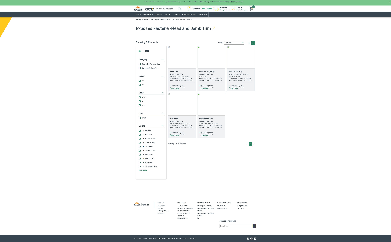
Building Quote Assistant (185, 208)
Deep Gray (149, 154)
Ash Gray (148, 131)
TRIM (144, 118)
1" (142, 101)
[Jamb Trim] (182, 57)
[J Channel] (182, 104)
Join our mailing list (228, 221)
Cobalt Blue (149, 147)
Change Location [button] (225, 10)
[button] (180, 8)
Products (146, 19)
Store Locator (221, 206)
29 (143, 85)
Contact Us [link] (176, 14)
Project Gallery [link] (148, 14)
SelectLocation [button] (175, 88)
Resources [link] (158, 14)
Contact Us (240, 208)
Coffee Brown (150, 151)
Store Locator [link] (202, 14)
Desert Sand (149, 158)
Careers (160, 208)
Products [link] (138, 14)
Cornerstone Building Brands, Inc (166, 238)
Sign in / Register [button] (242, 10)
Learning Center (182, 218)
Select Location (206, 9)
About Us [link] (167, 14)
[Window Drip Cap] (241, 57)
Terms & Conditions (189, 238)
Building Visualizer (183, 211)
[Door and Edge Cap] (211, 57)
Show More (143, 170)
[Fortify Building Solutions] (144, 8)
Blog (198, 218)
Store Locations (222, 208)
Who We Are (161, 206)
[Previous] (246, 144)
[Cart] (251, 9)
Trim (152, 19)
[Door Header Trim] (211, 104)
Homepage (138, 19)
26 (143, 81)
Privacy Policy (179, 238)
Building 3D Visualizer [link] (189, 14)
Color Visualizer (182, 206)
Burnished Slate (150, 139)
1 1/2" (144, 97)
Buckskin (148, 135)
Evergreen (148, 162)
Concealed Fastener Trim (151, 64)
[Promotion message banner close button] (389, 2)
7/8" (143, 105)
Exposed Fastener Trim (161, 19)
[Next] (254, 144)
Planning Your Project (204, 206)
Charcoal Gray (150, 142)
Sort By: (220, 42)
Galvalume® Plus (151, 167)
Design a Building (242, 206)
